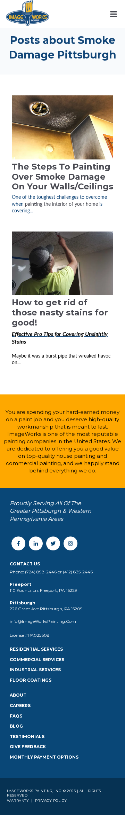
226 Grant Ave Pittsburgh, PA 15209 (46, 608)
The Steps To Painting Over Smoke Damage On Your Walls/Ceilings (62, 177)
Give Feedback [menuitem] (28, 746)
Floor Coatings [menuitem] (30, 680)
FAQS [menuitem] (16, 716)
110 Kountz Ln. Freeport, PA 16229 (43, 590)
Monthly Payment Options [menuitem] (44, 757)
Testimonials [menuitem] (27, 736)
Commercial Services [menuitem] (37, 659)
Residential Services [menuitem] (36, 649)
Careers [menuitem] (20, 705)
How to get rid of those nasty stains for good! (60, 312)
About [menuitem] (18, 695)
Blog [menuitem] (16, 726)
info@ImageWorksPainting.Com (43, 621)
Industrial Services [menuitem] (35, 669)
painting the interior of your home (62, 204)
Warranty (18, 800)
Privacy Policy (50, 800)
